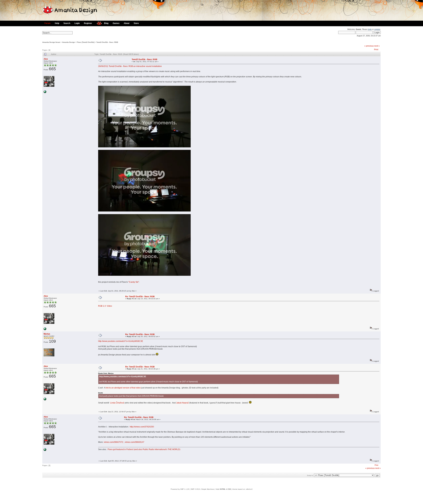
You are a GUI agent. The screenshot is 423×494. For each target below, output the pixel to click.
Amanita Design (68, 42)
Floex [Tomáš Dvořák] (85, 42)
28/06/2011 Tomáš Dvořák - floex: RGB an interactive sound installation (130, 66)
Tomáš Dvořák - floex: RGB (107, 42)
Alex (46, 59)
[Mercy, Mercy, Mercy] (45, 92)
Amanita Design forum (51, 42)
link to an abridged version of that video (123, 388)
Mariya (47, 334)
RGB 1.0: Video (105, 306)
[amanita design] (98, 23)
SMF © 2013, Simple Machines (202, 489)
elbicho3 (249, 489)
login (370, 29)
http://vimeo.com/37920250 (142, 427)
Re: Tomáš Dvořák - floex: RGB (140, 296)
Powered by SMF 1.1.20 (180, 489)
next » (377, 46)
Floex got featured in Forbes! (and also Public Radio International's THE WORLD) (144, 449)
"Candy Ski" (133, 282)
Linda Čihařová (117, 403)
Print (376, 49)
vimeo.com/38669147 (134, 442)
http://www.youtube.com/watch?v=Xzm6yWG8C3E (120, 341)
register (377, 29)
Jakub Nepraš (182, 403)
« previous (369, 46)
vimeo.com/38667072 (113, 442)
